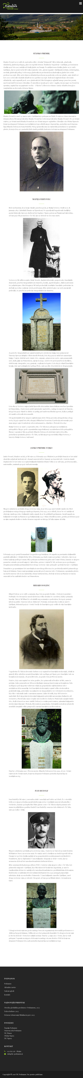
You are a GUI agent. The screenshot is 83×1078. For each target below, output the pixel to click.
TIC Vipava (8, 1038)
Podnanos (7, 984)
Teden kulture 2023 (11, 1011)
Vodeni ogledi (9, 991)
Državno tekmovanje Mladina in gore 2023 (19, 1015)
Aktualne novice (10, 987)
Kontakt (7, 995)
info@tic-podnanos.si (15, 1054)
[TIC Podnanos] (10, 6)
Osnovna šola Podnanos (12, 1030)
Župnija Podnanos (10, 1028)
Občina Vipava (9, 1036)
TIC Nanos (8, 1033)
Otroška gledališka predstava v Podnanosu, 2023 (22, 1008)
